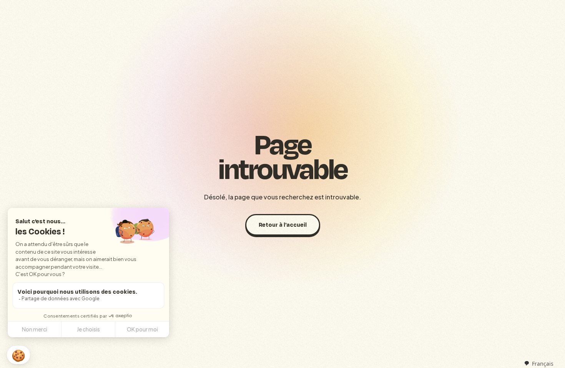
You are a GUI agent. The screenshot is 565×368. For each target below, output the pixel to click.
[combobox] (538, 363)
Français (542, 363)
